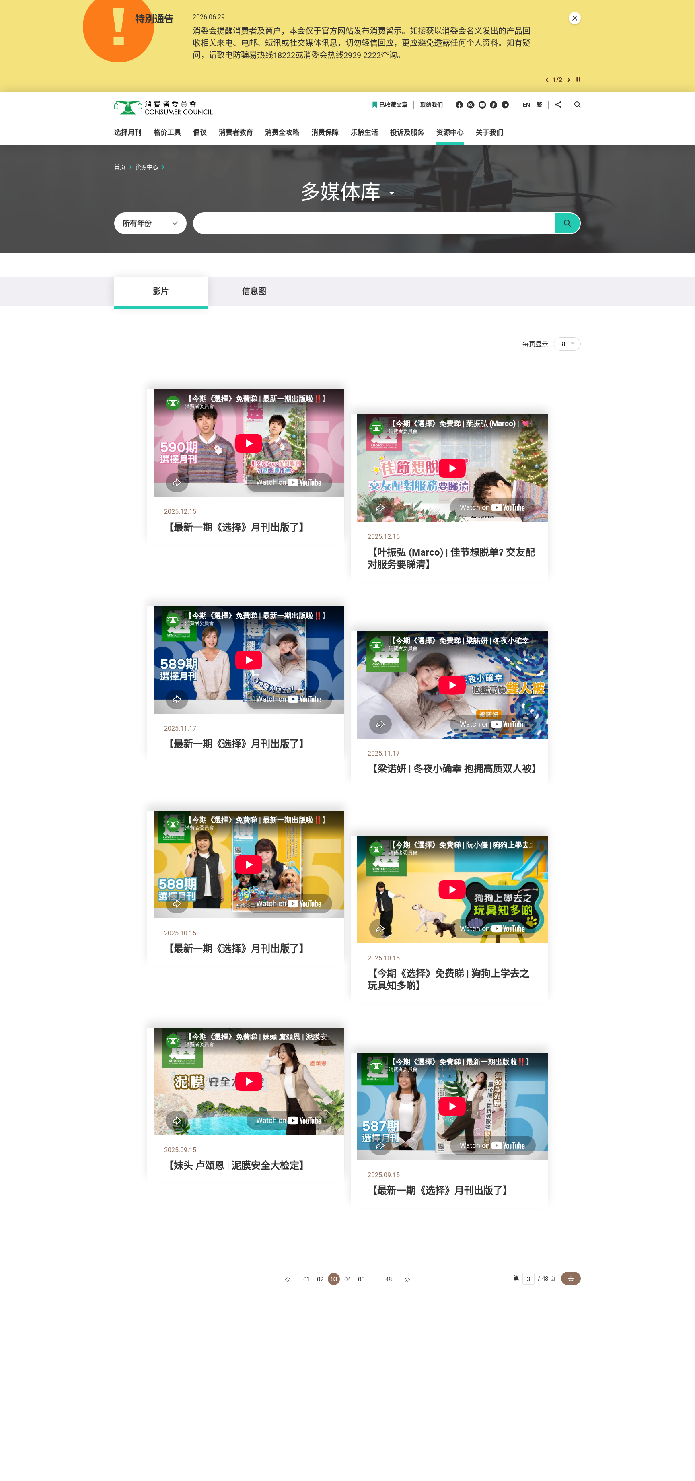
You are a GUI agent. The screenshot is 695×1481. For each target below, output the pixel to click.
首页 (119, 167)
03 (334, 1279)
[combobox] (150, 223)
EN (526, 104)
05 (361, 1279)
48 (388, 1279)
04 (347, 1279)
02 (320, 1279)
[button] (547, 79)
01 (306, 1279)
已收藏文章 (393, 104)
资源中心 (147, 167)
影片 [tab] (161, 291)
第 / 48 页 (534, 1278)
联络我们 (431, 104)
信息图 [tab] (254, 291)
